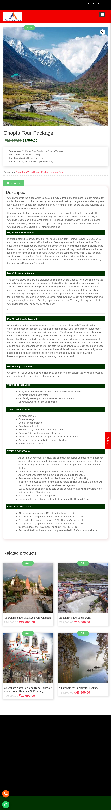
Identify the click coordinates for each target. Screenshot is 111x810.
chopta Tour (57, 172)
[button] (102, 32)
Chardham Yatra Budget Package (33, 172)
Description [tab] (13, 183)
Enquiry (107, 440)
